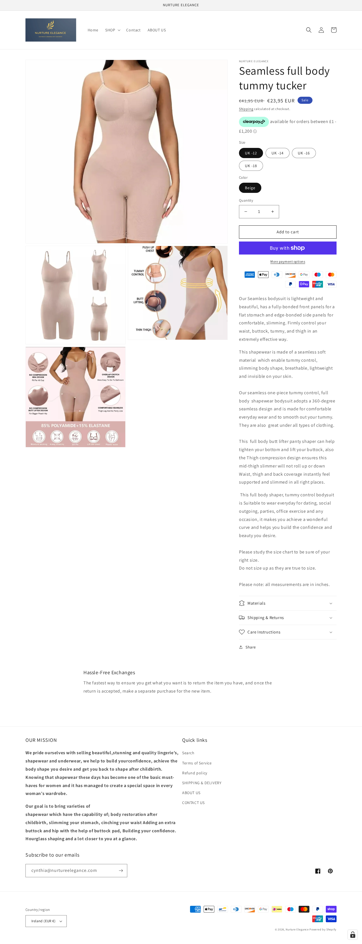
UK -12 (251, 153)
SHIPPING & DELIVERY (201, 782)
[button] (112, 30)
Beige (250, 187)
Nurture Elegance (297, 929)
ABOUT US (191, 792)
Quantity (246, 200)
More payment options (287, 261)
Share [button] (250, 647)
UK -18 (251, 165)
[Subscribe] (121, 870)
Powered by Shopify (323, 929)
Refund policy (194, 772)
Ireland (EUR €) (43, 921)
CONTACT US (193, 802)
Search (188, 752)
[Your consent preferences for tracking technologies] (352, 934)
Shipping (246, 109)
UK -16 (304, 153)
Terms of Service (197, 763)
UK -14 (278, 153)
